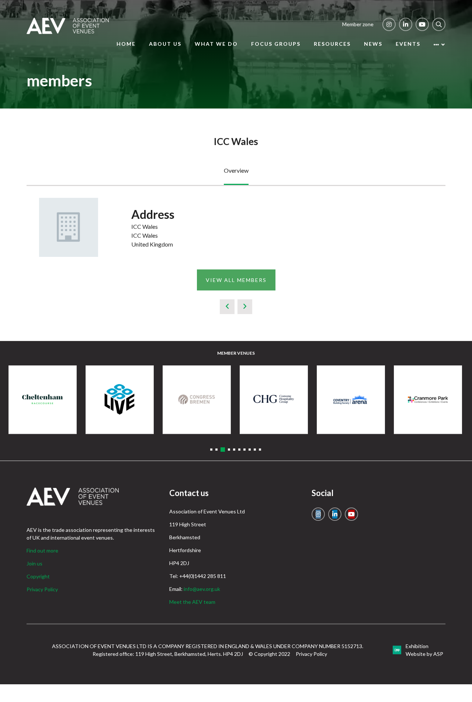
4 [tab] (229, 449)
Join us (34, 563)
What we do (216, 44)
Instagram (389, 24)
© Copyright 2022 (269, 654)
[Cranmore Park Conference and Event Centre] (428, 399)
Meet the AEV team (192, 602)
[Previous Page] (227, 306)
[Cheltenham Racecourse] (42, 399)
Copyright (38, 576)
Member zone (358, 24)
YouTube (422, 24)
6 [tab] (239, 449)
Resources (332, 44)
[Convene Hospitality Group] (274, 399)
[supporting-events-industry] (68, 31)
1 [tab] (211, 449)
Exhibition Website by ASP (424, 650)
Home (126, 44)
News (373, 44)
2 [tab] (216, 449)
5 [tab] (234, 449)
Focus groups (276, 44)
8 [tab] (250, 449)
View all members (236, 280)
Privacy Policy (42, 589)
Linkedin (405, 24)
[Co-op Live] (119, 399)
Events (408, 44)
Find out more (42, 550)
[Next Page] (244, 306)
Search (438, 24)
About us (165, 44)
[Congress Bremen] (196, 399)
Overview (236, 170)
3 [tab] (223, 449)
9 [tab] (255, 449)
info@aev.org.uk (202, 589)
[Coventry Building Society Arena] (351, 399)
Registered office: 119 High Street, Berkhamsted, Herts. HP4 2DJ (168, 654)
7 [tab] (244, 449)
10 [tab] (260, 449)
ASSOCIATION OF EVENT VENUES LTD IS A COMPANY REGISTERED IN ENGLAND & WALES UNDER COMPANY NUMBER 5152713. (207, 646)
